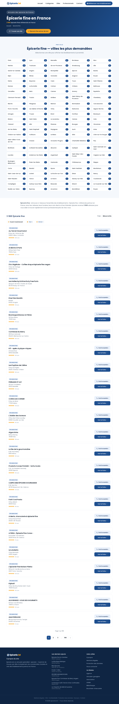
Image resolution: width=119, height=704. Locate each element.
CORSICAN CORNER (17, 399)
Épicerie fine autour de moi (39, 31)
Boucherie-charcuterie (94, 688)
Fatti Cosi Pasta (15, 499)
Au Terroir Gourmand (18, 231)
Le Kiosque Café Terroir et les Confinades (65, 683)
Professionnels (68, 3)
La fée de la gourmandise (19, 449)
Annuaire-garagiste (93, 676)
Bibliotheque (91, 685)
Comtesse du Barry (17, 332)
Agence (89, 673)
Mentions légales (92, 660)
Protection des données (95, 663)
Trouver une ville (16, 31)
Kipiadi (12, 583)
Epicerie (15, 3)
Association (91, 679)
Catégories (49, 3)
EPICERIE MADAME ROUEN (59, 674)
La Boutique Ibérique (58, 661)
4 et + (31, 222)
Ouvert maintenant (16, 222)
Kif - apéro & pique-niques (20, 348)
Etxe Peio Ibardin (16, 298)
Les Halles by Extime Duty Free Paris (23, 281)
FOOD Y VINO (56, 670)
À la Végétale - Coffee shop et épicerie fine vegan (29, 264)
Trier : (99, 216)
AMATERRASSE (15, 617)
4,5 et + (40, 222)
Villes (58, 3)
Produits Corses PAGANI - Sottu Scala (24, 466)
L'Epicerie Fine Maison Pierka (20, 566)
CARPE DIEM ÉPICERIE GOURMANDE (23, 483)
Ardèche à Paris (15, 248)
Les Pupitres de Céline (18, 365)
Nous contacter (92, 666)
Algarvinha (13, 432)
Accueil (40, 3)
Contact (79, 3)
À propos (90, 657)
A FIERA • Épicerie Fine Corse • (21, 533)
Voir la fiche (102, 235)
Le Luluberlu (13, 550)
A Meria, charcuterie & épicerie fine (23, 516)
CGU (46, 698)
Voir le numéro (103, 230)
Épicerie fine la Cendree (59, 657)
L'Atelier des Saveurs (17, 415)
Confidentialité (53, 698)
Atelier (89, 682)
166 (65, 638)
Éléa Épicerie (56, 666)
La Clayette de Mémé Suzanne (62, 687)
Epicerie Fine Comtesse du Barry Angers (65, 678)
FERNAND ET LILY (15, 382)
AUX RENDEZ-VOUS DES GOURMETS (23, 600)
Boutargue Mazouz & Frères (20, 315)
